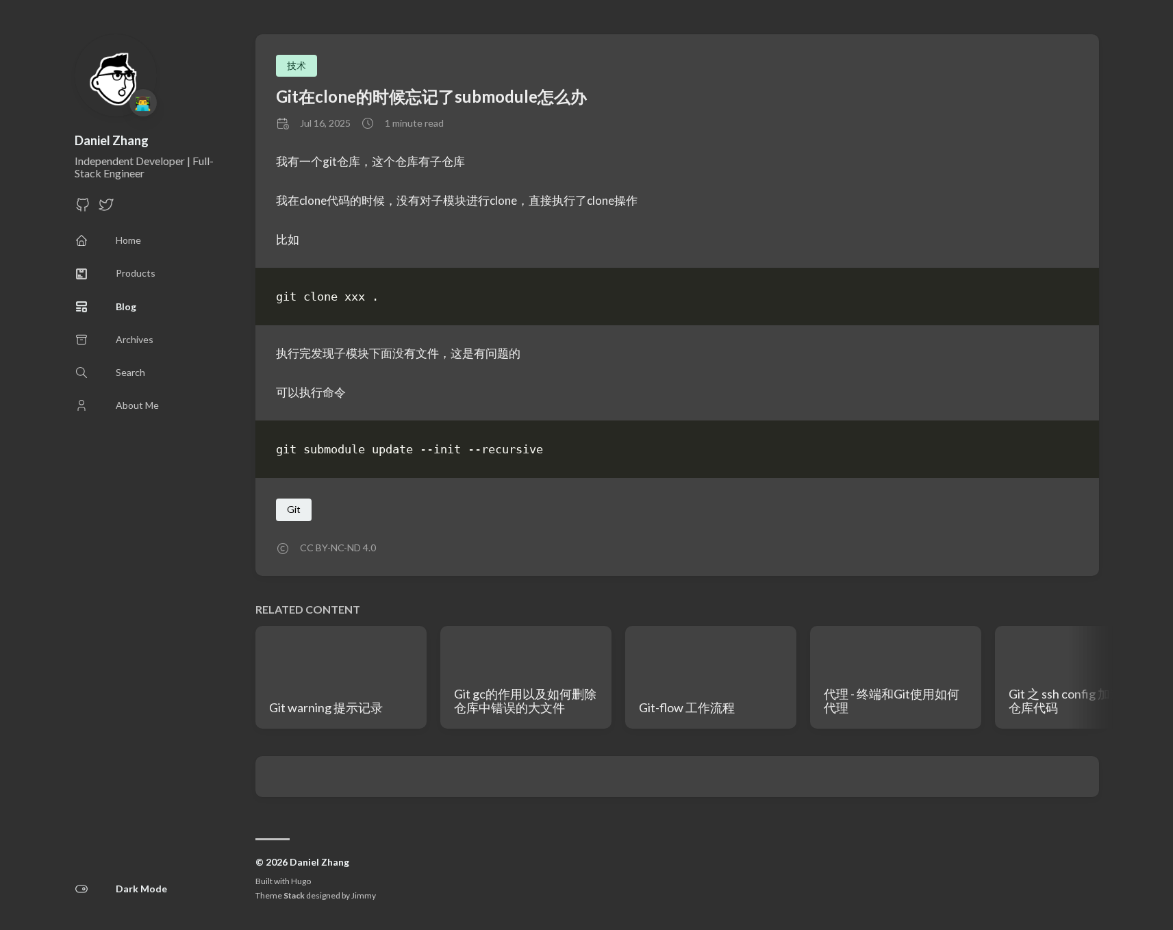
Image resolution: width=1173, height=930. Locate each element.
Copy (1056, 299)
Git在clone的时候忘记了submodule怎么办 (431, 96)
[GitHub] (83, 208)
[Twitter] (106, 208)
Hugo (301, 881)
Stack (294, 895)
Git (294, 509)
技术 (296, 65)
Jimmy (363, 895)
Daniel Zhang (112, 140)
